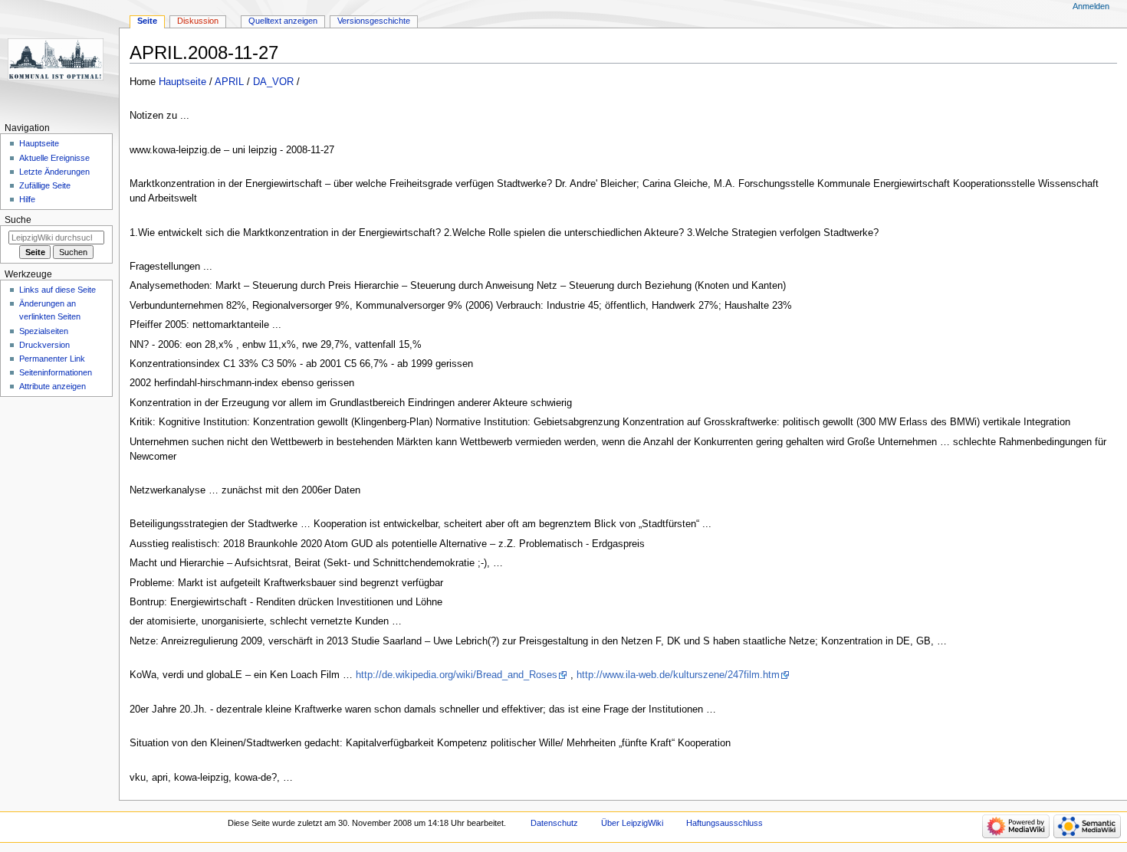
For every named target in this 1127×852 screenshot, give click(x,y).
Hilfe (27, 199)
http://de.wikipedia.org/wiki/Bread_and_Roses (456, 675)
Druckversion (44, 344)
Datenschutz (554, 822)
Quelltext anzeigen (282, 20)
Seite (147, 20)
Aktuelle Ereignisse (54, 157)
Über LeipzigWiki (632, 822)
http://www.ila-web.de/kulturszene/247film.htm (678, 675)
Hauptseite (182, 82)
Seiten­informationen (55, 372)
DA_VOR (273, 82)
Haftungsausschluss (724, 822)
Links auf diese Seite (57, 289)
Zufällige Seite (45, 185)
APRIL (229, 82)
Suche (18, 219)
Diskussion (198, 20)
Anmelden (1091, 6)
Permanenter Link (52, 358)
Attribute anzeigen (52, 386)
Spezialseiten (43, 331)
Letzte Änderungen (54, 171)
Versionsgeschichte (373, 20)
